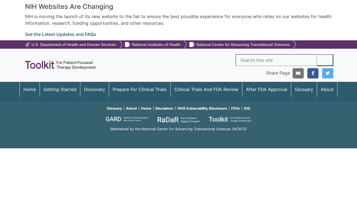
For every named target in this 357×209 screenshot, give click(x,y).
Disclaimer (164, 108)
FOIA (235, 108)
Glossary (304, 89)
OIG (247, 108)
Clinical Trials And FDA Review (206, 89)
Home (29, 89)
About (327, 89)
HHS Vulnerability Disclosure (202, 108)
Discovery (94, 89)
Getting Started (60, 89)
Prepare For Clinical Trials (140, 89)
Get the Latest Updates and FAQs (60, 34)
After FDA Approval (266, 89)
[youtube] (178, 136)
